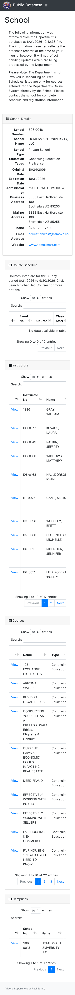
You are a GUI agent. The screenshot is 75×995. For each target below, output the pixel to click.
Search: (16, 305)
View (14, 409)
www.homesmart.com (44, 245)
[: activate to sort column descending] (13, 318)
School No (28, 931)
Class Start (60, 318)
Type (55, 655)
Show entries (36, 298)
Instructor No (30, 397)
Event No (23, 318)
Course (42, 321)
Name (50, 400)
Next (60, 603)
